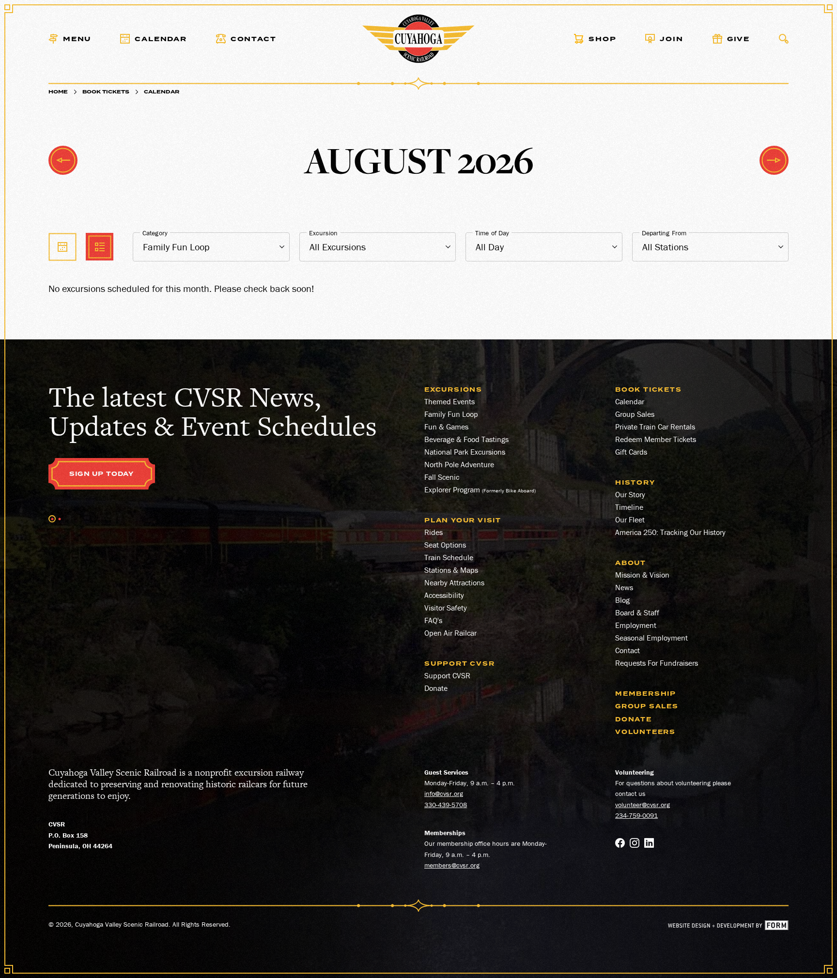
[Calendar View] (62, 246)
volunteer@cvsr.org (642, 804)
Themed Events (449, 401)
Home (58, 91)
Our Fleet (630, 519)
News (624, 587)
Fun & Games (446, 426)
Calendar (629, 401)
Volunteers (645, 732)
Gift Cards (631, 452)
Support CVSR (447, 675)
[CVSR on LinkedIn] (649, 844)
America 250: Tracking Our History (670, 532)
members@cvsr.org (452, 865)
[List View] (99, 246)
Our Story (630, 494)
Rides (433, 532)
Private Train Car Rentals (655, 426)
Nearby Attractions (454, 582)
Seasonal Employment (651, 637)
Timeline (629, 507)
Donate (436, 688)
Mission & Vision (642, 575)
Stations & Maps (451, 570)
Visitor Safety (445, 607)
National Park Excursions (464, 452)
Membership (645, 693)
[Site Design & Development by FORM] (728, 926)
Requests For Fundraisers (656, 663)
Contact (627, 650)
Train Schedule (448, 557)
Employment (635, 625)
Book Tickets (105, 91)
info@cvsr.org (443, 793)
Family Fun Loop (451, 414)
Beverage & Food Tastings (466, 439)
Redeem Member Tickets (655, 439)
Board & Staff (637, 612)
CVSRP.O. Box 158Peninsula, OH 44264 (80, 835)
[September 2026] (774, 160)
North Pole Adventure (459, 464)
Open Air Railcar (450, 633)
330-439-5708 (445, 804)
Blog (622, 600)
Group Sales (634, 414)
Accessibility (444, 595)
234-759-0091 (636, 815)
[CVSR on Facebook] (620, 844)
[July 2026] (63, 160)
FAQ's (433, 620)
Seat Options (445, 545)
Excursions (453, 389)
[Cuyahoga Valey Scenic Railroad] (419, 39)
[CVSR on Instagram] (634, 844)
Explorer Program (452, 489)
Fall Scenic (441, 477)
